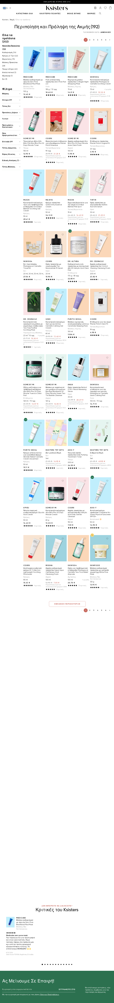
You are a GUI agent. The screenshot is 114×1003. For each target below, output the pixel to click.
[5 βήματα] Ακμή (96, 453)
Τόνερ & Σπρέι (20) (9, 69)
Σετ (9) (4, 79)
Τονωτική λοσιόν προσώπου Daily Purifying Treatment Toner (78, 455)
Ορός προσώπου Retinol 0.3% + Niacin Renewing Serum (77, 389)
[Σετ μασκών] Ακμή (53, 453)
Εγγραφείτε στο (67, 989)
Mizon (26, 200)
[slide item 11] (69, 964)
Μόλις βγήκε (74, 14)
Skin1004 (94, 77)
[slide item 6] (55, 964)
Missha (49, 565)
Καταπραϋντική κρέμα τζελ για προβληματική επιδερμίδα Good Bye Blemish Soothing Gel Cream (33, 207)
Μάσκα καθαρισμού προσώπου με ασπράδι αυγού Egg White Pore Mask (99, 571)
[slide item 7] (58, 964)
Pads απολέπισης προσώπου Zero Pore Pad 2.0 (56, 82)
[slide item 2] (45, 964)
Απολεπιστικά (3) (9, 72)
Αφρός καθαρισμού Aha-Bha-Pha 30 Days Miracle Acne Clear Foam (78, 143)
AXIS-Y (71, 450)
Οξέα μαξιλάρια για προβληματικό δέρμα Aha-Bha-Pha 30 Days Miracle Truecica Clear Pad (32, 391)
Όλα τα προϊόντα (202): (8, 38)
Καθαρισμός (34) (9, 52)
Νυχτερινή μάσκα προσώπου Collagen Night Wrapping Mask (78, 82)
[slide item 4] (50, 964)
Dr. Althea (73, 261)
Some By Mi (28, 138)
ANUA (70, 385)
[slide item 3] (47, 964)
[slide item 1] (42, 964)
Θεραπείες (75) (8, 59)
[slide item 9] (63, 964)
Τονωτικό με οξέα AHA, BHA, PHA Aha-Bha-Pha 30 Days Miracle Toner (33, 143)
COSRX (49, 138)
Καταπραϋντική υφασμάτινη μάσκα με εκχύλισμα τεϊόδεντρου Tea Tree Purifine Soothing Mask (33, 326)
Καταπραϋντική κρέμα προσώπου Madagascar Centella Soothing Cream (100, 82)
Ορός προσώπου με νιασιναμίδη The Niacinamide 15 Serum (54, 266)
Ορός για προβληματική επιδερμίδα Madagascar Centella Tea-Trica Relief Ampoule (78, 571)
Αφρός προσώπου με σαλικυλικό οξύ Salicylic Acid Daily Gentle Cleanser (77, 514)
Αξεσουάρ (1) (7, 76)
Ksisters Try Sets (55, 450)
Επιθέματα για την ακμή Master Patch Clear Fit (100, 323)
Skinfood (95, 565)
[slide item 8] (61, 964)
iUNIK (48, 319)
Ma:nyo (49, 200)
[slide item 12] (71, 964)
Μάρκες (91, 14)
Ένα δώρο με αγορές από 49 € (57, 2)
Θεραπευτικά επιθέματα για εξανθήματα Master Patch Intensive (56, 143)
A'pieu (26, 508)
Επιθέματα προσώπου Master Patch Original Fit (100, 142)
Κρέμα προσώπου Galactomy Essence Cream (54, 205)
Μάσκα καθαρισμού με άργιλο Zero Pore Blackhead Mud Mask (33, 82)
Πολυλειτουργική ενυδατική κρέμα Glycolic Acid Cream (33, 513)
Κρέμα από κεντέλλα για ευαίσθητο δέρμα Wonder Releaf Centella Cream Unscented (33, 456)
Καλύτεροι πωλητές (50, 14)
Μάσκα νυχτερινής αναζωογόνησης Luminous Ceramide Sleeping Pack (78, 324)
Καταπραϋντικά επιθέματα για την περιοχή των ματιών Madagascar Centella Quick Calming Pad (99, 391)
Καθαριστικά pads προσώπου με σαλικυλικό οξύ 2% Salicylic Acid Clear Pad (78, 267)
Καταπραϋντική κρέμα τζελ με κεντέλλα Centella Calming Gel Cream (55, 325)
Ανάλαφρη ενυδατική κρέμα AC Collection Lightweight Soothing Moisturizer (32, 571)
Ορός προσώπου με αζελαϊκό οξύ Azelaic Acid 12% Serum (98, 205)
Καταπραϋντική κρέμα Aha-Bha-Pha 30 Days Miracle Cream (55, 513)
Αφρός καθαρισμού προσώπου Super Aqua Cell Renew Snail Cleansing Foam (55, 571)
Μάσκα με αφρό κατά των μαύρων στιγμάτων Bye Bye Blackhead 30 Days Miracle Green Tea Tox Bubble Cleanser (55, 391)
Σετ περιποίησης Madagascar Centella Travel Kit (32, 266)
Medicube (28, 77)
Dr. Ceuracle (97, 261)
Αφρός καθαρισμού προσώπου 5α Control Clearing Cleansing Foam (100, 266)
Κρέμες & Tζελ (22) (10, 56)
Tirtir (93, 200)
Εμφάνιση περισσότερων (67, 604)
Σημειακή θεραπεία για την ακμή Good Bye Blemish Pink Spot (78, 205)
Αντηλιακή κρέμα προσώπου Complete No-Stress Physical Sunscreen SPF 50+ (100, 514)
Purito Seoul (75, 319)
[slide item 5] (53, 964)
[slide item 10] (66, 964)
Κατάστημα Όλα (24, 14)
